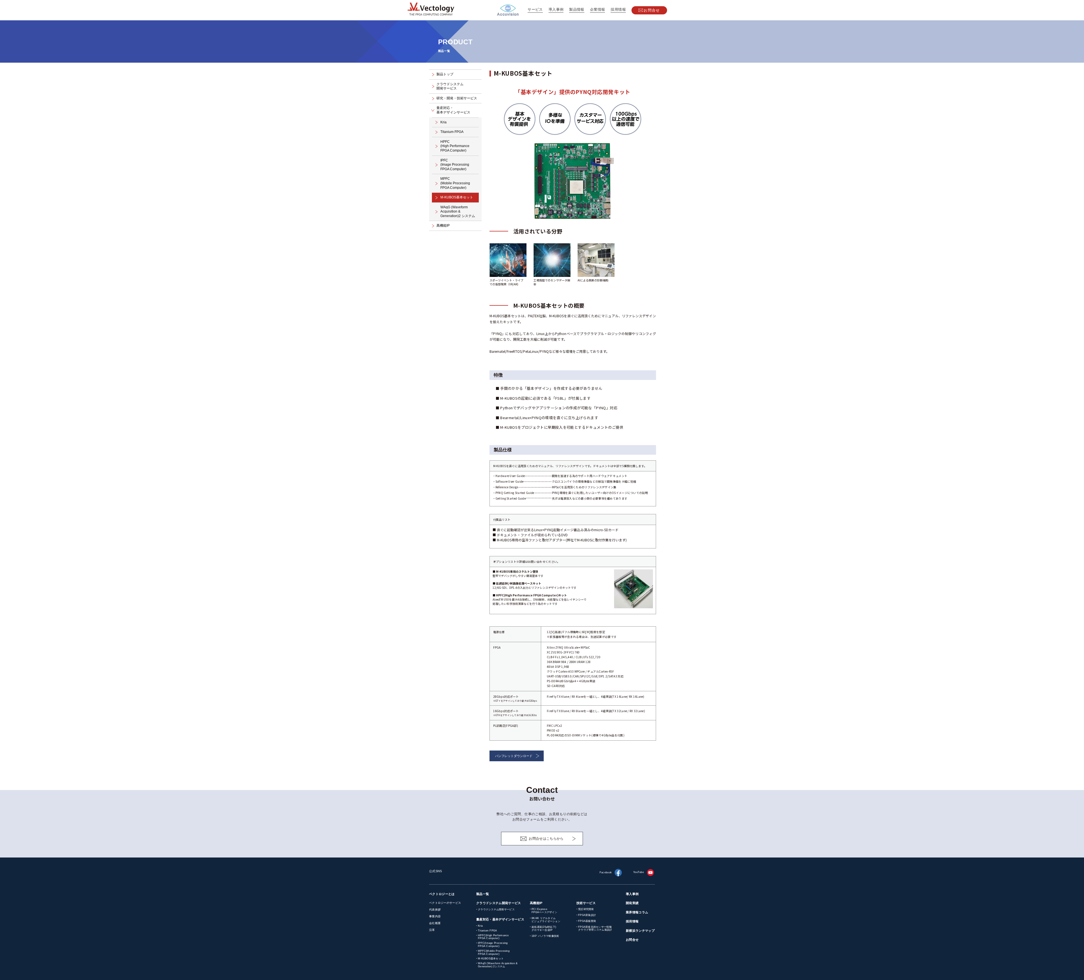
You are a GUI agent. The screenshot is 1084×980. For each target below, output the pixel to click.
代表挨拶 (435, 909)
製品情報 (576, 9)
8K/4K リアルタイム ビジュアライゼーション (546, 920)
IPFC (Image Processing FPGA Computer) (454, 164)
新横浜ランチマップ (640, 930)
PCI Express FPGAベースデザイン (544, 911)
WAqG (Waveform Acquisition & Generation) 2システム (498, 965)
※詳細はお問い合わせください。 (538, 561)
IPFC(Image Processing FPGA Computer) (493, 945)
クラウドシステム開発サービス (498, 903)
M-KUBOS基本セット (456, 197)
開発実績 (632, 903)
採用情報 (618, 9)
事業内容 (435, 916)
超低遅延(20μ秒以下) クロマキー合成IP (544, 928)
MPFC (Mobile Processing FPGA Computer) (455, 183)
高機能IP (443, 226)
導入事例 (556, 9)
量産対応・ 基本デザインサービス (453, 110)
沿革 (432, 929)
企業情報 (597, 9)
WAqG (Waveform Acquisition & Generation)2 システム (457, 211)
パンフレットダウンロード (513, 756)
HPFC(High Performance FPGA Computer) (493, 937)
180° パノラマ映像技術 (545, 936)
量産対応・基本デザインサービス (500, 919)
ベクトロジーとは (442, 894)
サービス (535, 9)
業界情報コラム (637, 912)
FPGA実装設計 (587, 915)
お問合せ (652, 10)
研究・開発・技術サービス (456, 98)
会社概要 (435, 923)
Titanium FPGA (452, 132)
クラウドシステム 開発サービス (450, 86)
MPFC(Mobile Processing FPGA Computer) (494, 952)
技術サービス (586, 903)
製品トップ (444, 74)
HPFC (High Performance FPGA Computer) (454, 146)
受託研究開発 (586, 909)
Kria (443, 122)
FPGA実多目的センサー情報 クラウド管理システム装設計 (595, 928)
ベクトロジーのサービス (445, 902)
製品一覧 (482, 894)
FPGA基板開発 (587, 921)
